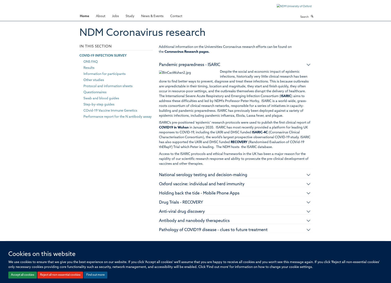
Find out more (95, 274)
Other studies (93, 80)
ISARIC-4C (260, 132)
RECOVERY (239, 142)
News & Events (152, 16)
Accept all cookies (22, 274)
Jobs (115, 16)
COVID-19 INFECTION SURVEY (103, 55)
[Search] (312, 16)
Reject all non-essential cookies (60, 274)
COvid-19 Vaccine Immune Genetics (110, 110)
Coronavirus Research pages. (187, 52)
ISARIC (286, 96)
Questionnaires (95, 92)
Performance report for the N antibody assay (117, 116)
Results (88, 68)
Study (130, 16)
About (100, 16)
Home (84, 16)
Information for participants (104, 74)
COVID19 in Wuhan (174, 127)
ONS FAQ (90, 62)
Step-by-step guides (98, 104)
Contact (176, 16)
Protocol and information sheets (108, 86)
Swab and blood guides (101, 98)
